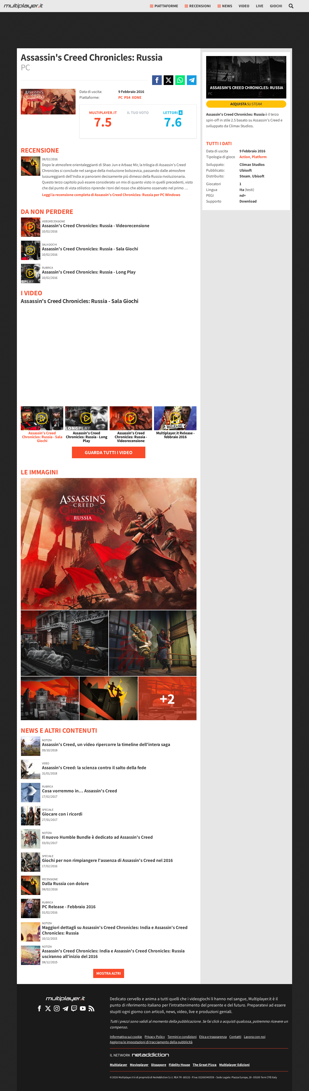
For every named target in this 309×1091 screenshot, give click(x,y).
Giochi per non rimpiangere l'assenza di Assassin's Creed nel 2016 (107, 860)
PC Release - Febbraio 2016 (69, 906)
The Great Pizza (205, 1064)
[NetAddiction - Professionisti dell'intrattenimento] (150, 1055)
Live (259, 5)
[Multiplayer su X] (48, 1008)
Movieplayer (139, 1064)
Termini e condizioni (182, 1036)
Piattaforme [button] (166, 5)
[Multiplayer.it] (23, 6)
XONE (136, 97)
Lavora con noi (254, 1036)
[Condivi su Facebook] (157, 80)
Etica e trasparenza (213, 1036)
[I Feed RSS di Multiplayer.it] (91, 1008)
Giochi (276, 5)
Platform (259, 156)
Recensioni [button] (200, 5)
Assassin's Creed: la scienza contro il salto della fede (94, 767)
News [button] (227, 5)
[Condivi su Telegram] (192, 80)
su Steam (246, 103)
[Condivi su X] (168, 80)
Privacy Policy (155, 1036)
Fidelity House (179, 1064)
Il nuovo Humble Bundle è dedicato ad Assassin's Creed (97, 837)
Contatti (235, 1036)
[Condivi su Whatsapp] (180, 80)
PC (120, 97)
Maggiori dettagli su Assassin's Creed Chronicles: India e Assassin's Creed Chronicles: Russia (115, 930)
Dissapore (158, 1064)
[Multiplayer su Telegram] (65, 1008)
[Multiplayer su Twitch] (74, 1008)
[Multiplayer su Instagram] (57, 1008)
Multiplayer (118, 1064)
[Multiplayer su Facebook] (39, 1008)
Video (244, 5)
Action (244, 156)
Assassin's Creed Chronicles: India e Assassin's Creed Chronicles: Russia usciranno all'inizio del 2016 (113, 953)
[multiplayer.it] (65, 998)
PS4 (127, 97)
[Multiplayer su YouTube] (83, 1008)
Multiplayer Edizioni (234, 1064)
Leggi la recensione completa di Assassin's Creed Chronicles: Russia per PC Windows (111, 194)
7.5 (103, 121)
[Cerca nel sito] (291, 6)
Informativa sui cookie (126, 1036)
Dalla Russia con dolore (65, 883)
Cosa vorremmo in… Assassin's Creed (79, 791)
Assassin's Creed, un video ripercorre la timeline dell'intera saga (106, 744)
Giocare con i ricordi (62, 814)
